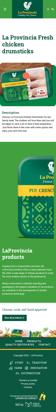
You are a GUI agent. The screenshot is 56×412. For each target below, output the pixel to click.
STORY (19, 362)
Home (19, 341)
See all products (14, 317)
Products (34, 341)
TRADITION (39, 362)
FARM (18, 368)
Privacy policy (28, 383)
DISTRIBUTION (30, 373)
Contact (45, 344)
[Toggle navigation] (5, 9)
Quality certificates (19, 344)
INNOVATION (38, 368)
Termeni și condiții (28, 380)
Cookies (28, 387)
